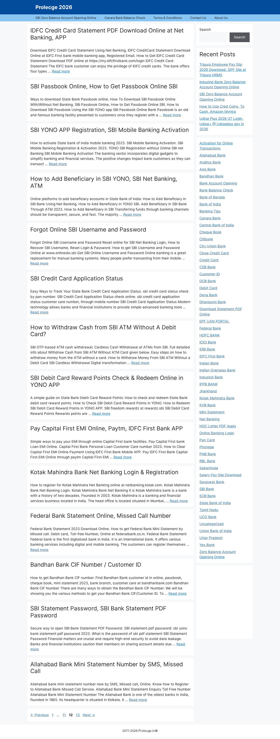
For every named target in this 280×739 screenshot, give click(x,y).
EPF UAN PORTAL (214, 321)
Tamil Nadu (208, 510)
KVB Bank (207, 405)
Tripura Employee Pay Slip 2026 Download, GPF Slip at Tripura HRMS (222, 69)
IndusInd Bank (211, 377)
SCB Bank (207, 496)
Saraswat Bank (211, 482)
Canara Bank (210, 218)
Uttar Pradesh (211, 538)
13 (78, 715)
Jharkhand (208, 391)
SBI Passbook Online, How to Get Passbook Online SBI (104, 86)
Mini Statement (211, 412)
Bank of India (210, 204)
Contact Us (198, 18)
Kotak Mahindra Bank (216, 398)
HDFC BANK (209, 335)
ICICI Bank (207, 342)
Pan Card (207, 440)
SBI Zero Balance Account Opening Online (65, 18)
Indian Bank (209, 363)
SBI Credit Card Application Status (76, 278)
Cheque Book (210, 232)
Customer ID (209, 274)
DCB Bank (207, 281)
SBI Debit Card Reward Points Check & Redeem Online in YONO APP (106, 381)
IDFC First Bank (212, 356)
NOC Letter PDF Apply (217, 426)
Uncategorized (211, 524)
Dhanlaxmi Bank (212, 302)
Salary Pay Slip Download (220, 475)
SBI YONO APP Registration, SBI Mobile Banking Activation (109, 129)
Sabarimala (208, 468)
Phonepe (206, 447)
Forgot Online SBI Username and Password (88, 229)
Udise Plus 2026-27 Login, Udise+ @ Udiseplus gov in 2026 (221, 123)
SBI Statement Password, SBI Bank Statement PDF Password (98, 612)
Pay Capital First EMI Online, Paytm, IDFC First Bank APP (106, 428)
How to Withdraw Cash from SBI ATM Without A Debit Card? (103, 331)
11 (64, 715)
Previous (39, 715)
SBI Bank (206, 489)
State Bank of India (215, 503)
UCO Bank (207, 517)
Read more (61, 71)
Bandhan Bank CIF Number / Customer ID (85, 564)
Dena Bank (208, 295)
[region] (224, 601)
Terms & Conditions (167, 18)
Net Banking (209, 419)
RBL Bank (207, 461)
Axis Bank (207, 169)
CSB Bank (207, 267)
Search (205, 30)
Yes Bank (207, 545)
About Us (221, 18)
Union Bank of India (215, 531)
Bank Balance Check (216, 190)
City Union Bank (212, 246)
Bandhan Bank (211, 176)
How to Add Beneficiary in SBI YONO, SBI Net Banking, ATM (103, 182)
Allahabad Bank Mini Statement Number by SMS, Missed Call (106, 668)
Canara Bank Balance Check (125, 18)
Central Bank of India (216, 225)
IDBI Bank (207, 349)
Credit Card (209, 260)
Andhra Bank (210, 162)
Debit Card (208, 288)
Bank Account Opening (218, 183)
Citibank (206, 239)
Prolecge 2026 (53, 7)
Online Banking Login (216, 433)
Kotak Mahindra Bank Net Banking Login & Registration (104, 472)
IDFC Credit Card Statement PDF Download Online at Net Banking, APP (107, 34)
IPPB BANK (208, 384)
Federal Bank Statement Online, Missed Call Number (100, 515)
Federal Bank (210, 328)
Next (89, 715)
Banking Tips (210, 211)
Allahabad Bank (212, 155)
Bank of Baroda (212, 197)
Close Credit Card (214, 253)
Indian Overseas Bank (217, 370)
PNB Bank (207, 454)
